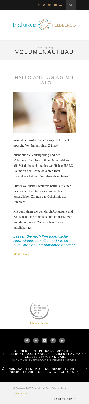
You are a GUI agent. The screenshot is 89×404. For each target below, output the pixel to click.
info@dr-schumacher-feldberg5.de (44, 359)
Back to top (63, 399)
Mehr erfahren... (40, 323)
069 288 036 (41, 356)
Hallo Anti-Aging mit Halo (44, 80)
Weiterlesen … (23, 254)
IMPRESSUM (20, 393)
